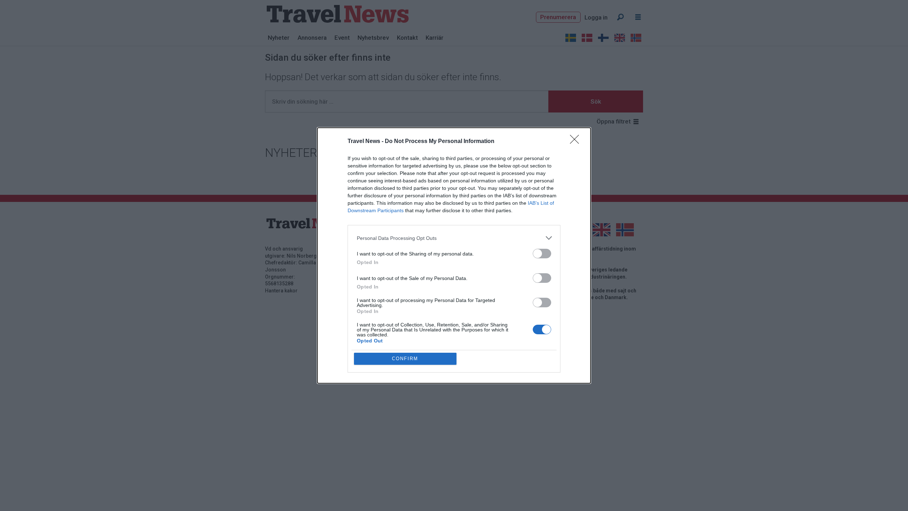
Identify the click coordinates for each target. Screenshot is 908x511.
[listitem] (454, 238)
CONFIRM (405, 358)
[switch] (542, 253)
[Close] (576, 141)
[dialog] (454, 255)
